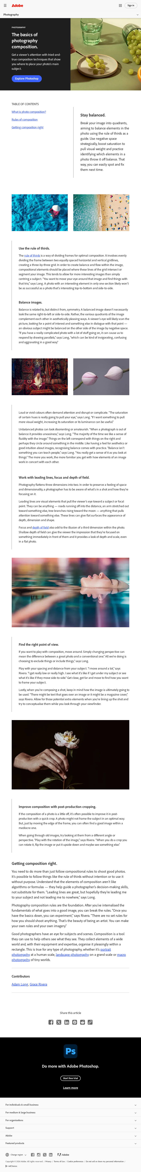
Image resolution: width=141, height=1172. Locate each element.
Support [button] (10, 1127)
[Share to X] (58, 1022)
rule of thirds (32, 255)
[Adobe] (17, 5)
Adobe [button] (9, 1135)
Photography (11, 14)
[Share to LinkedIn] (66, 1022)
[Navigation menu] (5, 5)
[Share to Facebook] (50, 1022)
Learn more (70, 1088)
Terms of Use (59, 1161)
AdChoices (12, 1166)
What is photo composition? (29, 112)
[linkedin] (50, 1154)
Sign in (131, 5)
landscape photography (72, 955)
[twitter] (44, 1154)
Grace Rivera (38, 984)
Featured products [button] (15, 1143)
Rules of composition (25, 119)
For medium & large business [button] (20, 1112)
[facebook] (32, 1154)
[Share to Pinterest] (74, 1022)
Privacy (48, 1161)
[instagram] (38, 1154)
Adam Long (20, 984)
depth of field (40, 527)
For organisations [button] (14, 1120)
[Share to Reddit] (82, 1022)
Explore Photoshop (26, 78)
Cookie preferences (75, 1161)
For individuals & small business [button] (22, 1104)
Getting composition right (27, 127)
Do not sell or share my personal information (105, 1161)
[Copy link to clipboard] (90, 1022)
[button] (120, 5)
